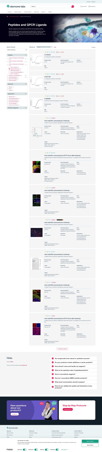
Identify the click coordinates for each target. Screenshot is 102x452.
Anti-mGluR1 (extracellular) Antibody (57, 121)
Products (9, 12)
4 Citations (53, 118)
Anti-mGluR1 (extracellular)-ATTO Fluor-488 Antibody (62, 155)
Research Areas (17, 12)
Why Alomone (10, 435)
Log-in (89, 1)
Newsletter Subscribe (78, 433)
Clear (55, 47)
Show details (64, 449)
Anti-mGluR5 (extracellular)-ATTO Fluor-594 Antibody (62, 318)
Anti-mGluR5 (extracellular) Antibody (57, 285)
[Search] (73, 6)
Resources (36, 12)
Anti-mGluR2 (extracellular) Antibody (57, 190)
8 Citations (53, 219)
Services (31, 435)
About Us (43, 12)
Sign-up (93, 1)
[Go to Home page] (16, 6)
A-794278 (47, 55)
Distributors (76, 435)
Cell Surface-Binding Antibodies (58, 433)
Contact (50, 12)
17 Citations (53, 282)
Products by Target (33, 433)
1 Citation (53, 315)
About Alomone (10, 433)
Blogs (30, 437)
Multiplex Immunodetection (57, 435)
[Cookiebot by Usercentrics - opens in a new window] (9, 450)
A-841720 (47, 77)
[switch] (36, 450)
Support (76, 437)
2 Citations (53, 187)
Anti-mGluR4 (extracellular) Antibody (57, 254)
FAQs (8, 437)
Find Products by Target (14, 16)
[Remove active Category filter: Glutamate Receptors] (51, 46)
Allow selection (90, 445)
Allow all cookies (90, 441)
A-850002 (47, 99)
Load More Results (62, 348)
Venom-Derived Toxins (56, 437)
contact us (24, 365)
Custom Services (27, 12)
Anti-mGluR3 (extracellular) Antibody (57, 222)
